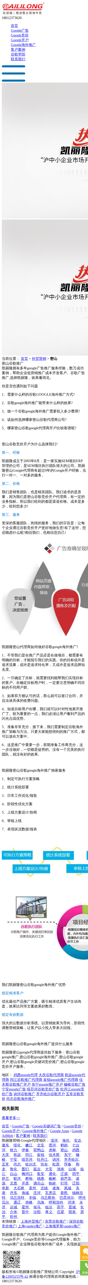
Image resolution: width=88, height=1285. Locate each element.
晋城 (72, 1207)
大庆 (5, 1155)
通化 (52, 1174)
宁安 (13, 1159)
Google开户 (20, 40)
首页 (14, 26)
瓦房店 (50, 1193)
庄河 (37, 1193)
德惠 (40, 1178)
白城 (72, 1169)
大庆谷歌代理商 (51, 1075)
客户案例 (18, 49)
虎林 (52, 1150)
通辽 (17, 1202)
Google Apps (59, 1131)
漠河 (54, 1140)
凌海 (56, 1188)
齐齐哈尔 (71, 1159)
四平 (75, 1174)
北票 (13, 1183)
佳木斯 (54, 1155)
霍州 (25, 1207)
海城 (25, 1193)
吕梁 (60, 1212)
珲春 (67, 1164)
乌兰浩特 (17, 1198)
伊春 (25, 1150)
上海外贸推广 (31, 1221)
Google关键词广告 (46, 1126)
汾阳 (37, 1212)
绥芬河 (27, 1159)
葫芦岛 (65, 1178)
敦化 (13, 1169)
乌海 (40, 1202)
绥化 (17, 1145)
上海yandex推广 (30, 1226)
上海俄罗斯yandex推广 (63, 1226)
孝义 (48, 1212)
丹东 (13, 1193)
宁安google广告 (14, 1089)
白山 (13, 1174)
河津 (71, 1202)
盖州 (32, 1188)
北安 (40, 1145)
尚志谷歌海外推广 (20, 1099)
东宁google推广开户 (47, 1084)
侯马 (37, 1207)
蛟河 (17, 1178)
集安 (40, 1174)
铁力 (13, 1150)
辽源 (64, 1174)
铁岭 (52, 1183)
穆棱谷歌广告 (75, 1084)
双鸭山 (38, 1150)
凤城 (67, 1188)
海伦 (65, 1140)
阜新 (5, 1188)
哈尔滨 (30, 1164)
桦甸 (28, 1178)
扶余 (44, 1164)
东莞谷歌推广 (56, 1221)
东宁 (67, 1155)
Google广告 (20, 30)
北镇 (44, 1188)
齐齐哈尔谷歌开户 (50, 1094)
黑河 (52, 1145)
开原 (25, 1183)
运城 (13, 1207)
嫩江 (28, 1145)
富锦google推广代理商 (60, 1080)
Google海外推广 (23, 45)
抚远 (17, 1155)
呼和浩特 (56, 1202)
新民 (64, 1193)
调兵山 (38, 1183)
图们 (25, 1169)
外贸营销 (39, 359)
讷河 (56, 1159)
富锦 (40, 1155)
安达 (77, 1140)
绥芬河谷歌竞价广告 (43, 1089)
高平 (60, 1207)
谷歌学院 (18, 54)
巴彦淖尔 (67, 1198)
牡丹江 (42, 1159)
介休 (13, 1212)
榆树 (52, 1178)
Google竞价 (20, 35)
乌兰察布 (48, 1198)
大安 (48, 1169)
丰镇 (32, 1198)
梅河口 (27, 1174)
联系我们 (18, 59)
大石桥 (19, 1188)
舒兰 (5, 1178)
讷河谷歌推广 (24, 1094)
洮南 (60, 1169)
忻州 (13, 1217)
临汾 (48, 1207)
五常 (5, 1164)
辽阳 (75, 1183)
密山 (64, 1150)
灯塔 (64, 1183)
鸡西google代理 (26, 1075)
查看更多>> (11, 1118)
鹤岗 (64, 1145)
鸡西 (75, 1150)
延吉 (37, 1169)
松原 (56, 1164)
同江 (28, 1155)
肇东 (5, 1145)
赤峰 (28, 1202)
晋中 (25, 1212)
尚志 (17, 1164)
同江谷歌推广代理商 (26, 1080)
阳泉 (72, 1212)
